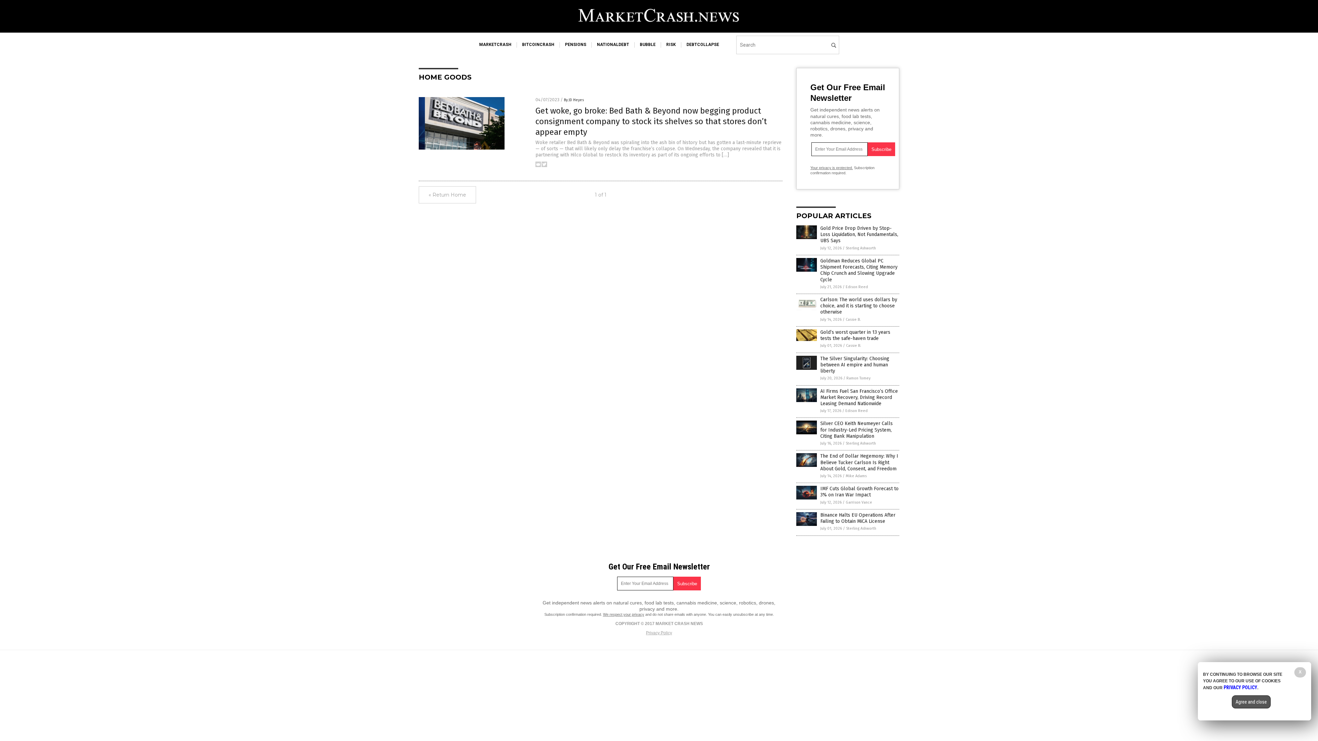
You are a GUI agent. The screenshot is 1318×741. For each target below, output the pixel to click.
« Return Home (447, 195)
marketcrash (495, 44)
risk (671, 44)
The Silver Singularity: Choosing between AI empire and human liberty (854, 365)
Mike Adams (856, 476)
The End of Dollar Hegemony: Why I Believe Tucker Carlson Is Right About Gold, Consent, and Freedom (859, 462)
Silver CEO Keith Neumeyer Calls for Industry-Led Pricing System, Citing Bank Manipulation (856, 430)
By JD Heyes (574, 100)
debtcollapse (702, 44)
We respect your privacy (623, 614)
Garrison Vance (859, 502)
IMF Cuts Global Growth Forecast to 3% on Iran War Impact (859, 492)
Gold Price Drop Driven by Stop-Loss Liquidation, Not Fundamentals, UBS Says (859, 234)
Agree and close (1251, 702)
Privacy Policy (659, 633)
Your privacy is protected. (831, 168)
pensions (575, 44)
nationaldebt (613, 44)
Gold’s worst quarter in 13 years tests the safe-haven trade (855, 335)
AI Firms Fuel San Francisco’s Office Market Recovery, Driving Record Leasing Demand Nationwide (859, 397)
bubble (648, 44)
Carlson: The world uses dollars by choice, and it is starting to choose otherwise (858, 306)
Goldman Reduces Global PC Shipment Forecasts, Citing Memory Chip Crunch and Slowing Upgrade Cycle (859, 270)
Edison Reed (857, 287)
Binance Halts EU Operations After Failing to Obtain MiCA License (857, 518)
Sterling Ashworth (861, 248)
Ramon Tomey (858, 378)
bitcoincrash (538, 44)
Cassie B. (853, 319)
